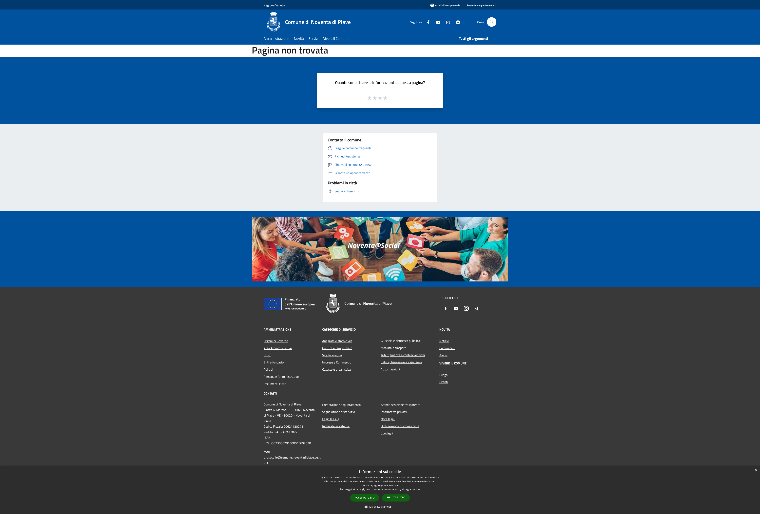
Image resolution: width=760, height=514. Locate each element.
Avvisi (443, 355)
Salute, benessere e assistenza (401, 362)
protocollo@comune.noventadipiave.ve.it (292, 457)
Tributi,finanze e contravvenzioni (403, 355)
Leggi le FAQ (330, 419)
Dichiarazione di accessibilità (400, 426)
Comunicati (447, 348)
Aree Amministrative (278, 348)
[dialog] (380, 490)
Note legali (388, 419)
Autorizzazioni (390, 369)
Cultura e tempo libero (337, 348)
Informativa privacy (394, 411)
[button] (380, 506)
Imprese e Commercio (336, 362)
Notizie (444, 341)
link (418, 489)
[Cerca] (491, 22)
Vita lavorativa (332, 355)
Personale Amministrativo (281, 376)
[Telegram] (456, 22)
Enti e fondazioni (275, 362)
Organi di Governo (276, 341)
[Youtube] (437, 22)
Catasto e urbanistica (336, 369)
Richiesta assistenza (336, 426)
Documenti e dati (275, 383)
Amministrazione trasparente (400, 404)
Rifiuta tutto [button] (396, 497)
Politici (268, 369)
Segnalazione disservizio (338, 411)
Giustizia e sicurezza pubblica (400, 340)
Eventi (443, 382)
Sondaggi (387, 433)
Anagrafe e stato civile (337, 341)
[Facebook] (427, 22)
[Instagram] (446, 22)
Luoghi (443, 374)
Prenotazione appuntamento (341, 404)
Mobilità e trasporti (394, 347)
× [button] (755, 470)
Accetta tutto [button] (365, 497)
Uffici (267, 355)
